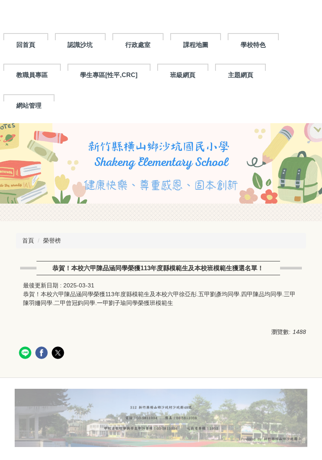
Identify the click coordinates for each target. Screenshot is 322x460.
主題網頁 (240, 74)
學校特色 (253, 44)
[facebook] (42, 353)
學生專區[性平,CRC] (109, 74)
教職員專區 (32, 74)
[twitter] (59, 353)
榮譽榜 (52, 240)
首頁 (28, 240)
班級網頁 (182, 74)
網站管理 (29, 105)
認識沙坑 (80, 44)
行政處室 (138, 44)
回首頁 (25, 44)
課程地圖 (195, 44)
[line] (26, 353)
